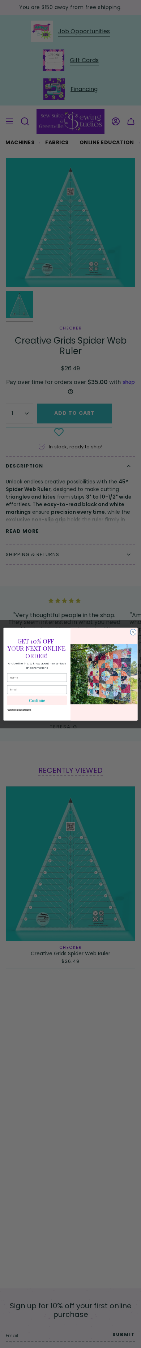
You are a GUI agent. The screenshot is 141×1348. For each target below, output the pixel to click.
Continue (37, 700)
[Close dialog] (133, 632)
